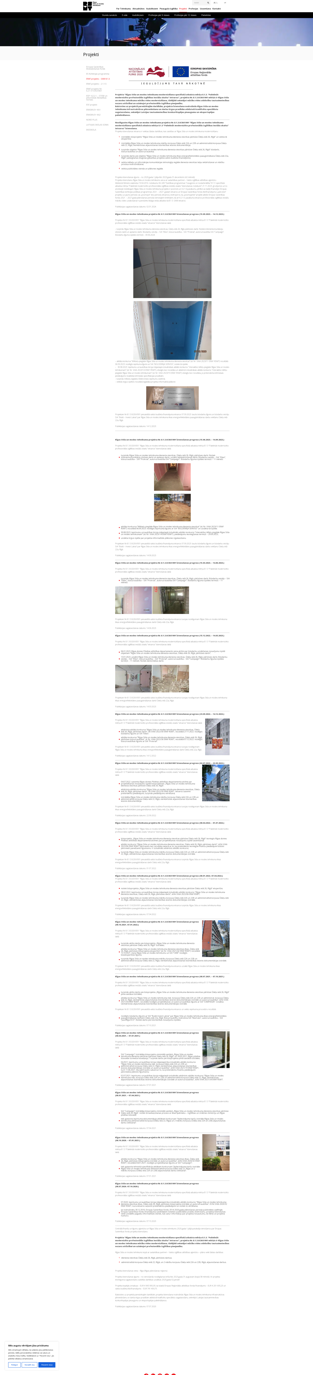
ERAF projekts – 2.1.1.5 (96, 84)
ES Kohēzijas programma (97, 74)
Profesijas (193, 8)
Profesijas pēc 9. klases (158, 15)
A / (215, 2)
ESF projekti (91, 105)
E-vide (124, 15)
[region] (32, 1356)
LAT (225, 3)
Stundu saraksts (109, 15)
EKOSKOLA (91, 130)
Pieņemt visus (47, 1365)
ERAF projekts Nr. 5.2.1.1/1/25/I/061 (94, 90)
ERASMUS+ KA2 (93, 115)
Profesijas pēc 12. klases (185, 15)
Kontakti (216, 8)
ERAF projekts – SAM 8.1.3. (98, 79)
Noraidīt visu (30, 1365)
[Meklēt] (208, 2)
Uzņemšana (205, 8)
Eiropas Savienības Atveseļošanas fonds (95, 68)
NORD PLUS (91, 120)
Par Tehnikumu (123, 8)
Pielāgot (14, 1365)
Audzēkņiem (152, 8)
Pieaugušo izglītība (169, 8)
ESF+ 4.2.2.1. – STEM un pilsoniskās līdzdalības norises (96, 98)
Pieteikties (206, 15)
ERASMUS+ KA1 (93, 110)
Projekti (183, 8)
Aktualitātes (139, 8)
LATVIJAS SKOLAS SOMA (97, 125)
